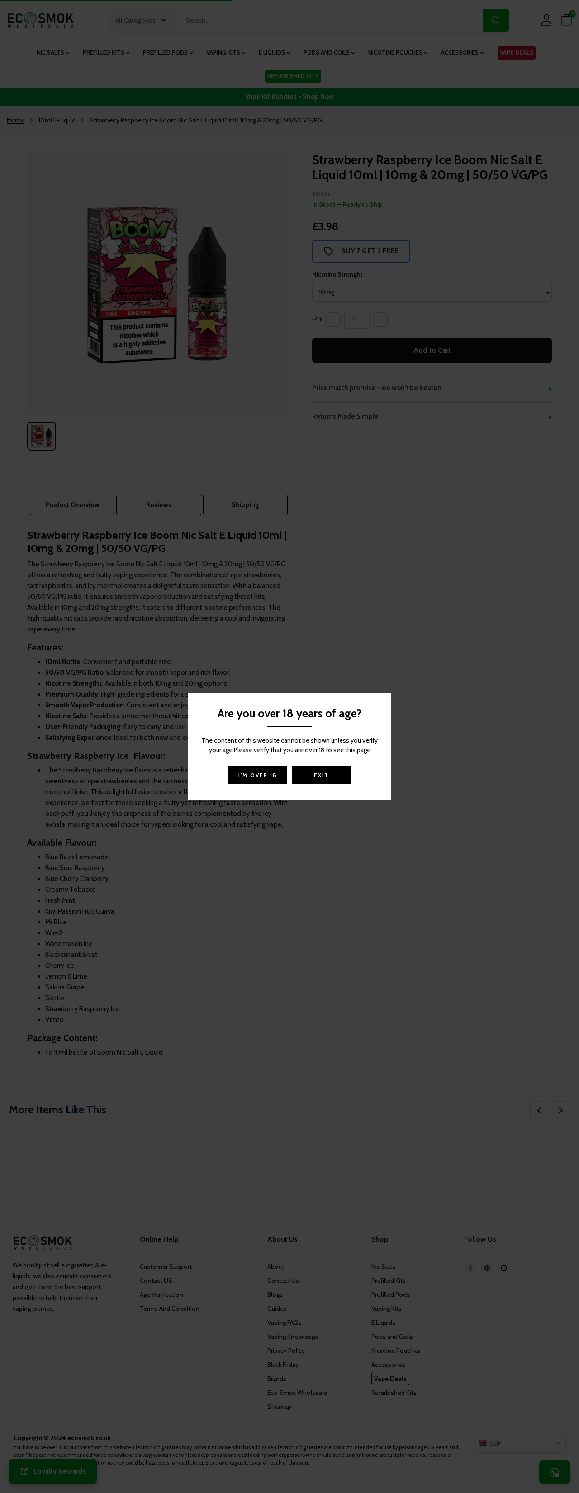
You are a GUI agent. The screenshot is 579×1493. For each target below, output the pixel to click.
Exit (321, 775)
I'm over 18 (257, 775)
